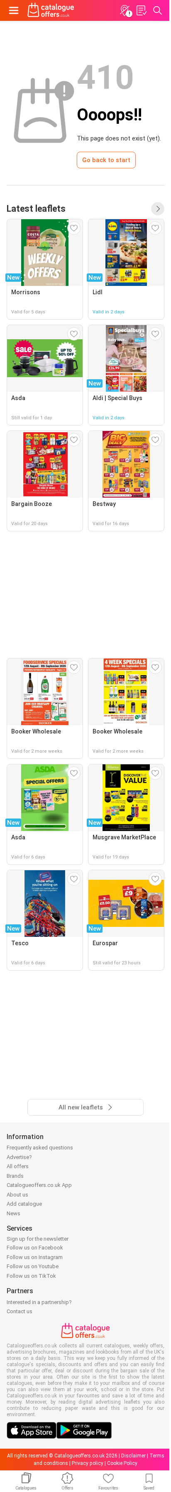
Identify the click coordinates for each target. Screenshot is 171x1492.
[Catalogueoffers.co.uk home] (50, 10)
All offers (18, 1166)
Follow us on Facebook (35, 1247)
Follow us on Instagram (35, 1257)
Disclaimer (133, 1456)
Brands (15, 1176)
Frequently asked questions (40, 1147)
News (13, 1213)
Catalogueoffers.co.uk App (39, 1185)
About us (17, 1195)
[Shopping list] (141, 10)
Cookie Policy (122, 1463)
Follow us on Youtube (33, 1266)
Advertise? (19, 1157)
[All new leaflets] (157, 208)
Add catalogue (24, 1204)
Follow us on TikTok (31, 1276)
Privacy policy (87, 1463)
